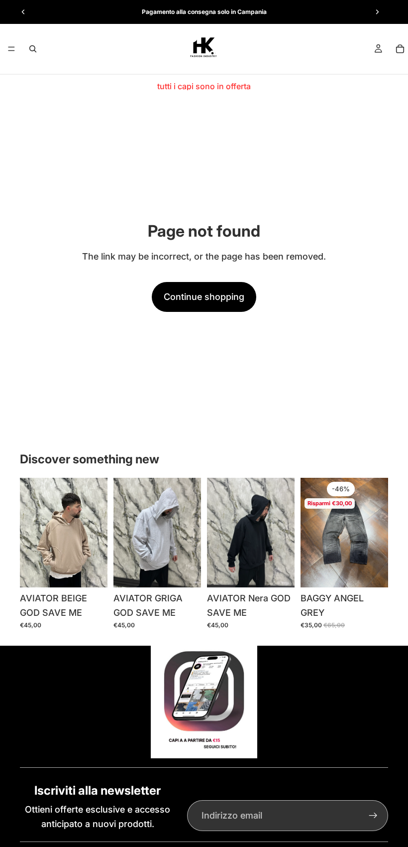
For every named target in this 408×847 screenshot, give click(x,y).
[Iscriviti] (373, 815)
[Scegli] (92, 572)
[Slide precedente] (23, 12)
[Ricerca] (33, 49)
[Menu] (11, 48)
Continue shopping (204, 296)
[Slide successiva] (377, 12)
